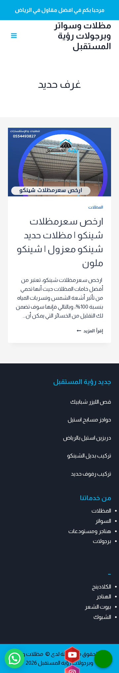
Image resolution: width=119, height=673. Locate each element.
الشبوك (102, 617)
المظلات (95, 207)
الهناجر (103, 596)
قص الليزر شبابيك (90, 402)
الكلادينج (101, 587)
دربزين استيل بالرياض (87, 438)
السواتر (103, 521)
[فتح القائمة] (14, 35)
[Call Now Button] (103, 659)
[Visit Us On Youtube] (72, 655)
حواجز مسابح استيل (89, 420)
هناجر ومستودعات (89, 531)
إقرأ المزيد (90, 330)
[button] (14, 658)
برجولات (102, 541)
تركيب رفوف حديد (91, 474)
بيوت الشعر (98, 607)
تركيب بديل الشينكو (89, 456)
